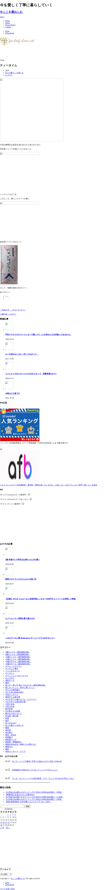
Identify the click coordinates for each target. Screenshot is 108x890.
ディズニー (9, 673)
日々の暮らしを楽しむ (14, 73)
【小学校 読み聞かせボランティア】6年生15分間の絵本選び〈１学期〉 (34, 797)
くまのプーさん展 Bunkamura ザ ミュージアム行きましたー (30, 638)
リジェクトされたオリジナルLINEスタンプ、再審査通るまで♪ (31, 374)
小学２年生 (9, 706)
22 (8, 822)
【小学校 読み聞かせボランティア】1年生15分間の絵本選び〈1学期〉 (34, 799)
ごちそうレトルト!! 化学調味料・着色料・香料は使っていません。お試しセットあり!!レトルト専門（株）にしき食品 (48, 485)
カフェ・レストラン (13, 666)
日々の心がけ (10, 723)
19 (1, 822)
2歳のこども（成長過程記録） (17, 654)
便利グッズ (9, 680)
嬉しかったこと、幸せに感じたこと (20, 688)
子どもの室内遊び (12, 690)
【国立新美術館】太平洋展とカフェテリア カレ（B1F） (28, 802)
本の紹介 (9, 732)
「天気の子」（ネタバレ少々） (13, 310)
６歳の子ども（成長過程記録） (18, 664)
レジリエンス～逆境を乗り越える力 (20, 618)
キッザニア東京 (11, 669)
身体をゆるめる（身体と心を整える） (21, 744)
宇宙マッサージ (11, 695)
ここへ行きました (12, 671)
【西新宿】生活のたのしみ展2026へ (20, 795)
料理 (7, 718)
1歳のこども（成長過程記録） (17, 652)
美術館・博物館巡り (13, 742)
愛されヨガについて (13, 714)
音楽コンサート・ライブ (15, 751)
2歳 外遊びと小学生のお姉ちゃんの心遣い (22, 560)
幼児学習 (9, 709)
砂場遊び (9, 737)
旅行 (7, 721)
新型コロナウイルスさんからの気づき (21, 579)
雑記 (7, 749)
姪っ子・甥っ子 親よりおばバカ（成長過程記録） (25, 685)
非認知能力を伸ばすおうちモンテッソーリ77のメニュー (35, 770)
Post (6, 296)
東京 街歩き (10, 735)
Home (7, 21)
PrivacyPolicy (10, 25)
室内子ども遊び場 (12, 697)
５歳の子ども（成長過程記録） (18, 662)
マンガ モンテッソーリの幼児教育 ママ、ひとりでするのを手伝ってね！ (43, 778)
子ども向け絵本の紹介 (14, 692)
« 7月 (2, 828)
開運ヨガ (9, 747)
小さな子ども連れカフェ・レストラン (21, 699)
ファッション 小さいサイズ (16, 676)
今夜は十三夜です (12, 393)
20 (4, 822)
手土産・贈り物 (11, 716)
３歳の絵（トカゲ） (8, 314)
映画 (7, 728)
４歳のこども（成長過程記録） (18, 659)
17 (13, 820)
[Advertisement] (31, 53)
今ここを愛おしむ (11, 11)
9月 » (8, 828)
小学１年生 (9, 704)
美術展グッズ (10, 740)
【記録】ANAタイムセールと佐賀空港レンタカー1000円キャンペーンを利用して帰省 (40, 599)
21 (6, 822)
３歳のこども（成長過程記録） (18, 657)
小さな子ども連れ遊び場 (15, 702)
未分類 (8, 730)
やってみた (9, 678)
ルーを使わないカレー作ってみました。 (21, 354)
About (7, 23)
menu (2, 17)
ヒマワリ (9, 75)
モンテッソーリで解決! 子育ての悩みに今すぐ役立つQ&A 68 (37, 761)
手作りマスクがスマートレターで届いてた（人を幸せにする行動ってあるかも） (38, 335)
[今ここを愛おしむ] (17, 44)
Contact (8, 27)
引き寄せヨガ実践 (12, 711)
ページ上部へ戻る (7, 889)
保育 (7, 683)
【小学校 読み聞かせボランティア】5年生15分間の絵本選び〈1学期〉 (34, 792)
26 (1, 825)
